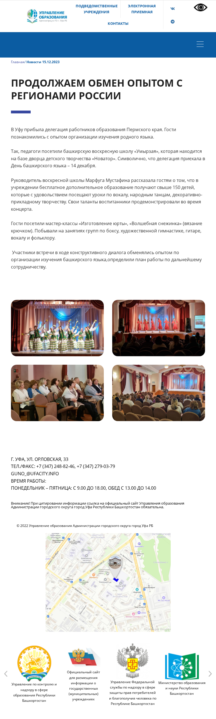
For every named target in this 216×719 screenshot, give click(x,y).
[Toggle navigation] (201, 44)
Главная (17, 62)
